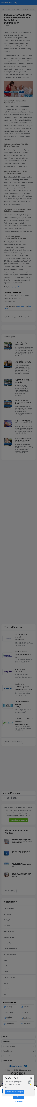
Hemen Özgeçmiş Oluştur (14, 1092)
